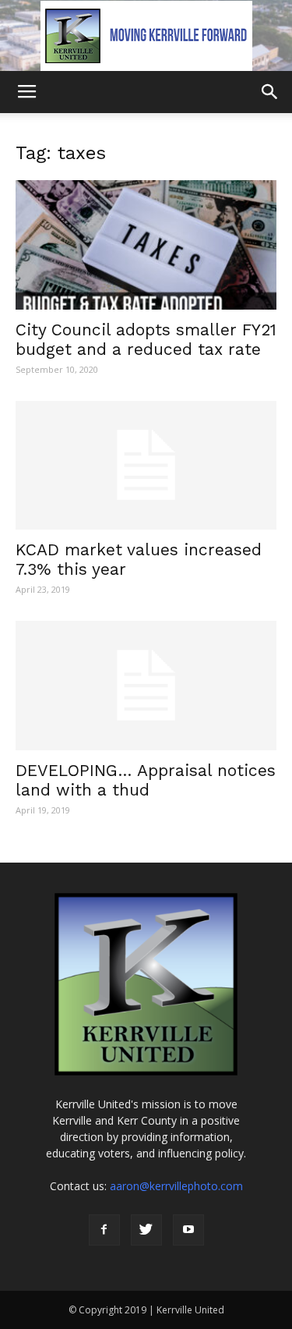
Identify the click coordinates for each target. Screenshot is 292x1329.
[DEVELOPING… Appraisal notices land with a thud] (146, 685)
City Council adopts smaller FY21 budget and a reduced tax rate (146, 339)
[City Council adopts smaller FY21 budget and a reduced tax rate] (146, 244)
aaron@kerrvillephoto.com (176, 1185)
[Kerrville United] (146, 36)
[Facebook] (104, 1230)
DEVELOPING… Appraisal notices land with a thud (146, 779)
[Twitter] (146, 1230)
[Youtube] (188, 1230)
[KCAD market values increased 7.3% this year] (146, 465)
